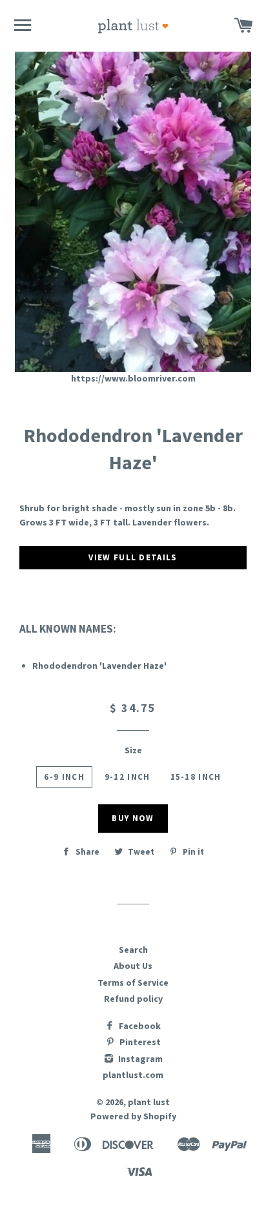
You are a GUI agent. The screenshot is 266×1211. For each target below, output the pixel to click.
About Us (133, 966)
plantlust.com (133, 1075)
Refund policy (133, 998)
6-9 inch (64, 776)
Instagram (139, 1058)
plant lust (149, 1102)
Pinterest (139, 1042)
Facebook (139, 1026)
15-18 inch (195, 776)
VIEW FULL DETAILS (132, 557)
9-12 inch (127, 776)
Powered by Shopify (133, 1116)
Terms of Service (133, 982)
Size (133, 750)
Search (133, 949)
